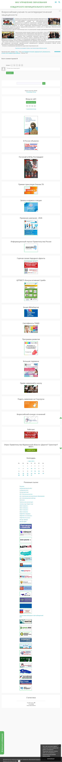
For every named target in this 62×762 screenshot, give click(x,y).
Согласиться (50, 758)
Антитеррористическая (28, 51)
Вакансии (22, 486)
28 (18, 475)
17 (31, 471)
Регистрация (29, 92)
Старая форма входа (31, 109)
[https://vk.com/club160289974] (19, 761)
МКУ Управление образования (31, 2)
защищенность (38, 51)
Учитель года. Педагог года (26, 504)
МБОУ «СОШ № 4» (24, 511)
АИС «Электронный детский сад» (27, 498)
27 (43, 473)
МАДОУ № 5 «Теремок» (25, 513)
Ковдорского (17, 7)
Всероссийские (16, 53)
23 (27, 473)
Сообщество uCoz (24, 490)
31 (31, 475)
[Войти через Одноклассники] (35, 106)
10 (31, 468)
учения (3, 53)
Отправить (10, 73)
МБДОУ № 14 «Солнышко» (26, 515)
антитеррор (9, 53)
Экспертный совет (24, 492)
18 (34, 471)
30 (27, 475)
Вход (34, 92)
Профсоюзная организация (26, 502)
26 (38, 473)
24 (31, 473)
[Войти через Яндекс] (30, 106)
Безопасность (46, 51)
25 (34, 473)
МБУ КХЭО (22, 500)
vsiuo (16, 51)
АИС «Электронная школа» (26, 494)
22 (23, 473)
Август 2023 (31, 461)
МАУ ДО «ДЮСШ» (24, 519)
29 (23, 475)
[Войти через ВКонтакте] (27, 106)
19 (38, 471)
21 (18, 473)
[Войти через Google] (32, 106)
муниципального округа (38, 7)
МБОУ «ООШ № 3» (24, 510)
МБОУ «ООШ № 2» (24, 508)
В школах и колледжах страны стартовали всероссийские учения (31, 48)
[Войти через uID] (12, 65)
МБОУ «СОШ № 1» (24, 506)
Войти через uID (31, 102)
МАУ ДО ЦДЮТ (23, 521)
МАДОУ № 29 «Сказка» (25, 517)
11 (34, 468)
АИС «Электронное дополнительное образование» (32, 496)
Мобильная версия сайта (26, 488)
